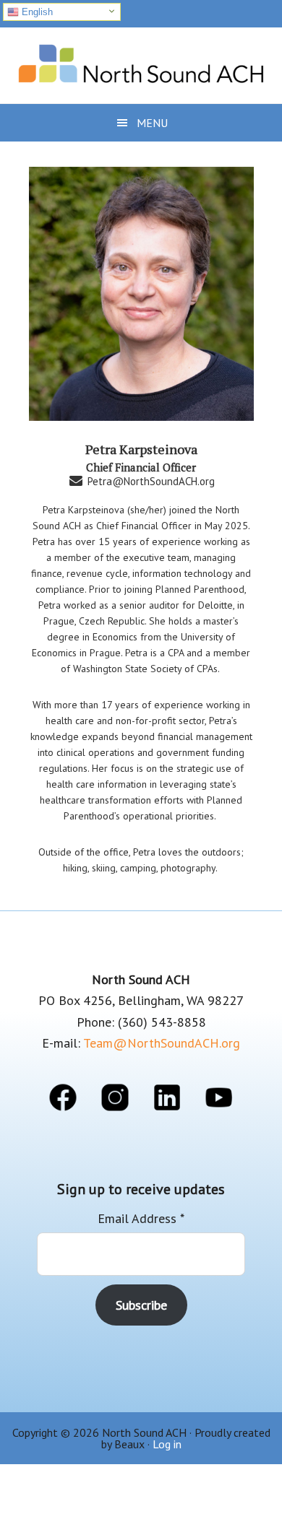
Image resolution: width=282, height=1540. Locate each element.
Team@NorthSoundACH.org (161, 1043)
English (36, 11)
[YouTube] (219, 1101)
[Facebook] (63, 1101)
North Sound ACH (141, 60)
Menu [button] (152, 123)
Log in (167, 1444)
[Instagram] (115, 1101)
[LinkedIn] (167, 1101)
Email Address (141, 1218)
